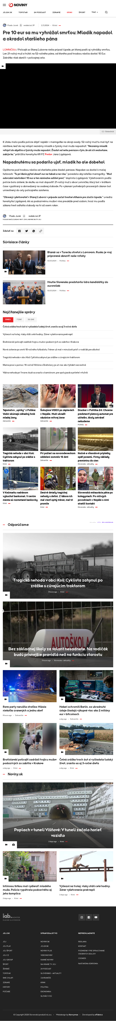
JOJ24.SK (7, 12)
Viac (94, 12)
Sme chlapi (8, 978)
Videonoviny (46, 955)
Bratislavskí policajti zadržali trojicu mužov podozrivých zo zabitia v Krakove (41, 342)
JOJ (4, 942)
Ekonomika (46, 992)
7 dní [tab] (19, 319)
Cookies (82, 958)
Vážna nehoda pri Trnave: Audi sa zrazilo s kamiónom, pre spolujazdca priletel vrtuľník (45, 373)
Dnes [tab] (8, 319)
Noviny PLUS (46, 951)
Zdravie (56, 12)
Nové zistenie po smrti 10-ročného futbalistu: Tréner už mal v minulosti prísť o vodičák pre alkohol (51, 349)
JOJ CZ (6, 955)
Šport (82, 12)
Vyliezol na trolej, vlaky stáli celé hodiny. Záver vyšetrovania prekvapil (38, 334)
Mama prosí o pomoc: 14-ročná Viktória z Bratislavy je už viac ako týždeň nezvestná (44, 365)
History (6, 987)
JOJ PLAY (7, 946)
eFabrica (99, 1015)
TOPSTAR (23, 12)
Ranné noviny (47, 960)
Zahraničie (46, 978)
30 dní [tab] (31, 319)
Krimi (69, 12)
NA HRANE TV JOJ (48, 964)
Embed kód (109, 131)
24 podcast (40, 12)
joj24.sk (45, 946)
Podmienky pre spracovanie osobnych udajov (91, 952)
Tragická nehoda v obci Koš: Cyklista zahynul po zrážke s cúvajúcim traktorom (41, 357)
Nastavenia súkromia (88, 964)
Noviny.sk (45, 942)
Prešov (48, 154)
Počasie (6, 992)
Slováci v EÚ (46, 996)
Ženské (6, 969)
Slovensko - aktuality (51, 973)
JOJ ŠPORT (7, 951)
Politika (44, 987)
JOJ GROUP (8, 960)
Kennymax (73, 1015)
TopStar (7, 973)
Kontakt (82, 946)
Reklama (82, 942)
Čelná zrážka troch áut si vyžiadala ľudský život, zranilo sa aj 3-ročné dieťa (40, 327)
